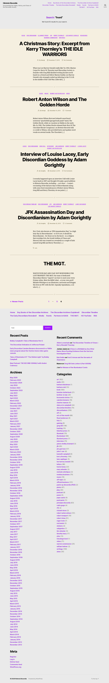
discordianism (31, 35)
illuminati (60, 433)
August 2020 (15, 437)
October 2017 (15, 524)
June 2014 (14, 627)
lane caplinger (80, 204)
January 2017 (15, 547)
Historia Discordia (10, 3)
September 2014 (16, 619)
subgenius (61, 528)
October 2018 (15, 493)
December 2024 (16, 383)
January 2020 (15, 455)
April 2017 (14, 539)
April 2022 (14, 398)
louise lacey (82, 146)
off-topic (60, 480)
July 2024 (13, 385)
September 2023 (16, 390)
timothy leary (62, 534)
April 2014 (14, 632)
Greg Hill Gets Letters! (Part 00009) (77, 364)
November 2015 (16, 583)
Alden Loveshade (63, 343)
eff (58, 413)
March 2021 (14, 421)
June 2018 (14, 503)
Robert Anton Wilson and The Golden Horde (54, 102)
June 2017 (14, 534)
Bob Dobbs (61, 357)
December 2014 (16, 611)
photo (59, 487)
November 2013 (16, 645)
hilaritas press (62, 431)
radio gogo (61, 505)
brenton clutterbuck (64, 392)
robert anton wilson (57, 93)
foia (58, 421)
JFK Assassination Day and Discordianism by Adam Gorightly (54, 214)
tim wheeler (61, 531)
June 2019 (14, 473)
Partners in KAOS (93, 5)
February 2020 (15, 452)
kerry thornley (59, 35)
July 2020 (13, 439)
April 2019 (14, 478)
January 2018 (15, 516)
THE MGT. (82, 7)
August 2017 (15, 529)
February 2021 (15, 424)
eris (36, 248)
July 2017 (13, 532)
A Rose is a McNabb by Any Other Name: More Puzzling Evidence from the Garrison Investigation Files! (75, 351)
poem (59, 495)
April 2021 (14, 419)
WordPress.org (15, 667)
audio (41, 93)
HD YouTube (90, 7)
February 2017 (15, 544)
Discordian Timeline (48, 5)
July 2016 (13, 562)
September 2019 (16, 465)
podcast (60, 492)
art (58, 379)
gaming (59, 423)
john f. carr (61, 451)
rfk (58, 508)
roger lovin (61, 521)
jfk (51, 35)
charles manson (62, 403)
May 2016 (13, 568)
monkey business (63, 474)
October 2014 (15, 616)
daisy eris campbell (64, 405)
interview (50, 146)
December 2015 (16, 580)
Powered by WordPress (35, 679)
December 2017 (16, 519)
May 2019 (13, 475)
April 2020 (14, 447)
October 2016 (15, 555)
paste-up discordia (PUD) (66, 485)
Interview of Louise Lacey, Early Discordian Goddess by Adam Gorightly (54, 159)
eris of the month (63, 415)
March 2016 (14, 573)
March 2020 (14, 449)
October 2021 (15, 408)
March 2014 (14, 634)
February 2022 (15, 403)
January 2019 (15, 485)
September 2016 (16, 557)
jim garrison (59, 146)
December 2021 (16, 406)
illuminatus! (61, 436)
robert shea (61, 518)
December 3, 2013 (55, 171)
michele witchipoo (63, 472)
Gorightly (43, 171)
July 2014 (13, 624)
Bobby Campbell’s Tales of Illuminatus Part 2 (26, 341)
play (58, 490)
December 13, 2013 (55, 110)
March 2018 (14, 511)
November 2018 (16, 491)
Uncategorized (62, 539)
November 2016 (16, 552)
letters (59, 464)
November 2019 (16, 460)
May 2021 (13, 416)
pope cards (61, 498)
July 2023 (13, 393)
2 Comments (68, 223)
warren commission (50, 37)
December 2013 (16, 642)
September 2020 (16, 434)
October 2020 (15, 431)
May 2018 (13, 506)
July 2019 (13, 470)
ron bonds (83, 35)
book (23, 35)
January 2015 (15, 609)
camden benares (63, 400)
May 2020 (13, 444)
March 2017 (14, 542)
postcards (60, 500)
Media (79, 5)
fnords (84, 5)
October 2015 (15, 586)
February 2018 (15, 514)
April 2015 (14, 601)
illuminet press (43, 35)
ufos (58, 536)
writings (62, 37)
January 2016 (15, 578)
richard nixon (61, 510)
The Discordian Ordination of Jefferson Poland (27, 345)
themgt (43, 60)
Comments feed (16, 664)
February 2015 (15, 606)
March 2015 (14, 604)
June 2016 (14, 565)
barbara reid (61, 387)
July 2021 (13, 411)
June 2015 (14, 596)
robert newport (62, 516)
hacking (60, 428)
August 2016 (15, 560)
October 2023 (15, 388)
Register (13, 657)
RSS (97, 7)
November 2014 (16, 614)
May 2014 (13, 629)
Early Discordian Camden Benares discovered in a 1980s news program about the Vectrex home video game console (31, 351)
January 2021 (15, 426)
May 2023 (13, 395)
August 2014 (15, 622)
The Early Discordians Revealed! (65, 5)
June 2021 (14, 414)
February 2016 (15, 575)
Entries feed (14, 662)
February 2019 (15, 483)
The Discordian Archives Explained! (87, 3)
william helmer (62, 546)
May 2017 (13, 537)
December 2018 (16, 488)
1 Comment (68, 110)
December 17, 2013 (54, 60)
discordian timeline (30, 204)
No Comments (68, 60)
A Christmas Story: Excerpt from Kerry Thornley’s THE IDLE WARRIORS (54, 49)
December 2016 (16, 550)
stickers (60, 526)
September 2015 (16, 588)
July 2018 (13, 501)
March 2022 (14, 401)
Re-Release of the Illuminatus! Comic (73, 367)
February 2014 (15, 637)
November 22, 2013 (55, 223)
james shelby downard (65, 444)
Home (49, 3)
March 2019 (14, 480)
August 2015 (15, 591)
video (68, 93)
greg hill (42, 146)
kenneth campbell (63, 454)
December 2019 (16, 457)
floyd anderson (62, 418)
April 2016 (14, 570)
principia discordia (64, 503)
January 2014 (15, 640)
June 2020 (14, 442)
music (47, 93)
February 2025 (15, 380)
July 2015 (13, 593)
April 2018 (14, 509)
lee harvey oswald (72, 35)
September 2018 (16, 496)
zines (59, 552)
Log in (12, 659)
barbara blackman (63, 385)
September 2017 (16, 527)
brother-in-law (62, 395)
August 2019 (15, 467)
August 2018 (15, 498)
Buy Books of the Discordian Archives (64, 3)
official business (63, 482)
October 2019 (15, 462)
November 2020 (16, 429)
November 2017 (16, 521)
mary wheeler (62, 469)
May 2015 (13, 598)
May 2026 (13, 378)
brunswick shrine (63, 397)
